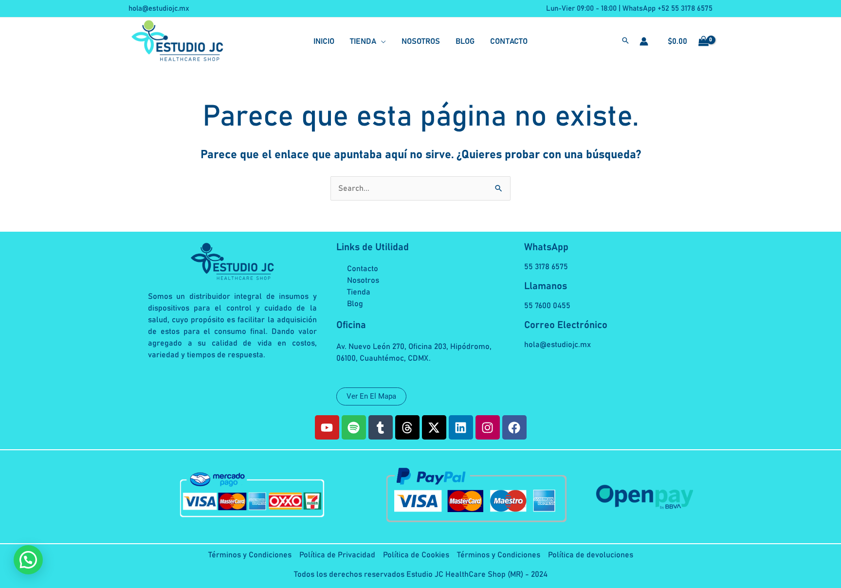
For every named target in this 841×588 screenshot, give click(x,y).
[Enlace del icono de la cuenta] (644, 41)
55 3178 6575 (546, 267)
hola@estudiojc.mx (158, 8)
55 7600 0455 (547, 306)
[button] (368, 41)
